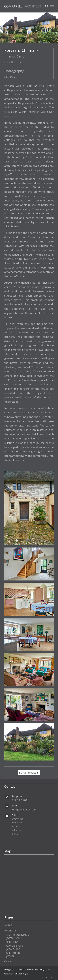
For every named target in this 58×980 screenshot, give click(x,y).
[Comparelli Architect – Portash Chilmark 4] (30, 635)
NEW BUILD (13, 949)
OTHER (10, 956)
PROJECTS (10, 930)
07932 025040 (20, 800)
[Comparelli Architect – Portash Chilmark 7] (30, 743)
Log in (25, 974)
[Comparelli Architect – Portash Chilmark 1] (30, 509)
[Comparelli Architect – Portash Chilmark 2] (30, 565)
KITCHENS (12, 942)
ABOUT (8, 960)
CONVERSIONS (15, 945)
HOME (8, 925)
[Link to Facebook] (42, 977)
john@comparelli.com (24, 809)
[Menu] (52, 6)
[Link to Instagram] (51, 977)
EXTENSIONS (14, 938)
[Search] (45, 6)
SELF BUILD (13, 953)
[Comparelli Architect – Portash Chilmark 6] (30, 705)
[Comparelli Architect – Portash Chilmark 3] (30, 600)
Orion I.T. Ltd (16, 974)
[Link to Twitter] (46, 977)
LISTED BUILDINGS (17, 935)
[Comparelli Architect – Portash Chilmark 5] (30, 670)
